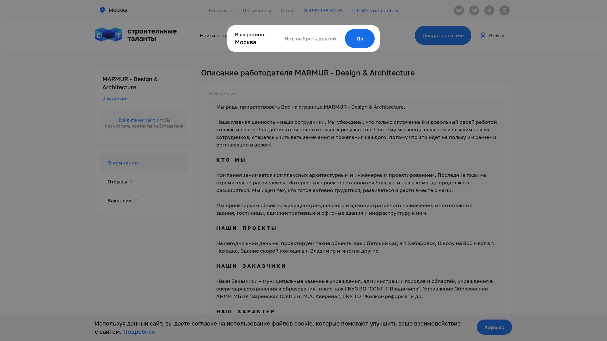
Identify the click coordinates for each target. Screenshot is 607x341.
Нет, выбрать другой (310, 38)
